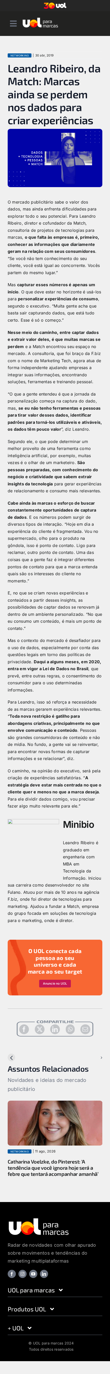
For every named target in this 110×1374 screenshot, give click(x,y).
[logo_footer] (39, 1219)
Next (93, 1057)
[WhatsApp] (70, 1029)
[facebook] (12, 1274)
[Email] (85, 1029)
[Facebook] (24, 1029)
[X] (40, 1029)
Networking (19, 55)
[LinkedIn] (55, 1029)
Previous (20, 1057)
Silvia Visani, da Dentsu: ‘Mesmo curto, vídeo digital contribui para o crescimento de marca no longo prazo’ (55, 1167)
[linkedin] (44, 1274)
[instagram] (22, 1274)
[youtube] (33, 1274)
